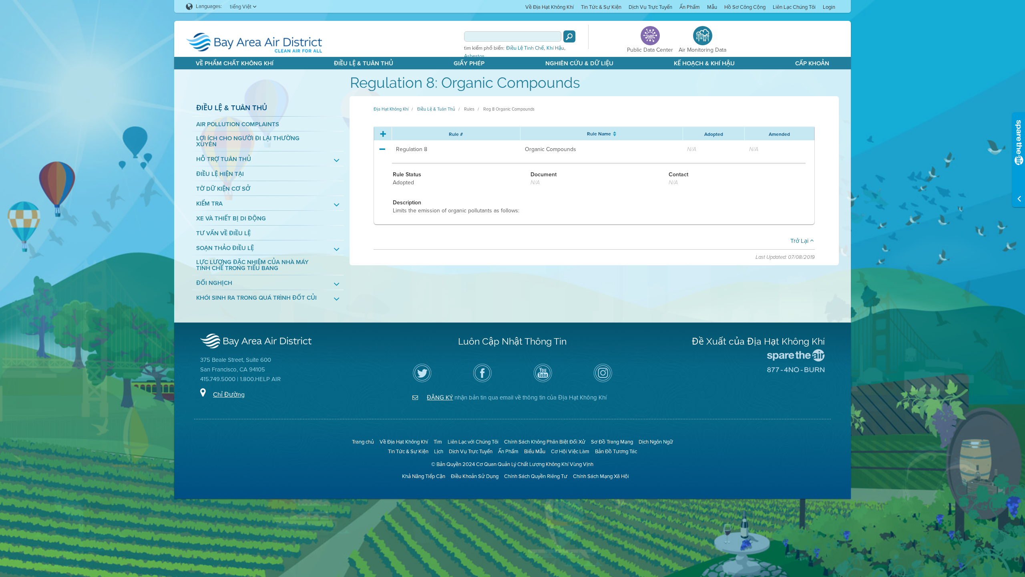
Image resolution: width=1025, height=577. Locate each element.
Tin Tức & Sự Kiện (601, 7)
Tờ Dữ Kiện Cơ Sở (223, 189)
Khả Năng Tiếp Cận (423, 476)
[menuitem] (549, 6)
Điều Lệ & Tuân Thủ (363, 63)
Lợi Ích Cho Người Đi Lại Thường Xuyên (247, 141)
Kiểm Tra (209, 204)
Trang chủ (363, 442)
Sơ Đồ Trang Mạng (612, 442)
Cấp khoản (812, 63)
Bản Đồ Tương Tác (616, 451)
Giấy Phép (469, 63)
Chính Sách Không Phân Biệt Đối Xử (544, 442)
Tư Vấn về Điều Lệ (223, 233)
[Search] (569, 36)
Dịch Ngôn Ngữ (656, 442)
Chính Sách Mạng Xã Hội (601, 476)
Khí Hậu (555, 48)
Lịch (438, 451)
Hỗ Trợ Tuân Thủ (223, 159)
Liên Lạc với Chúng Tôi (473, 442)
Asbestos (474, 56)
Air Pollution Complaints (237, 124)
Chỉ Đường (229, 394)
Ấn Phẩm (689, 7)
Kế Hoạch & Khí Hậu (704, 63)
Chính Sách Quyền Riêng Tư (535, 476)
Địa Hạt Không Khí (391, 109)
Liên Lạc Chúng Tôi (794, 7)
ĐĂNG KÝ (440, 397)
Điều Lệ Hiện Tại (220, 174)
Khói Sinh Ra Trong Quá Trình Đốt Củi (256, 298)
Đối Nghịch (214, 283)
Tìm (438, 442)
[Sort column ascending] (613, 134)
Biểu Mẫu (534, 451)
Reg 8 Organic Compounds (509, 109)
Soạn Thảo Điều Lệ (225, 248)
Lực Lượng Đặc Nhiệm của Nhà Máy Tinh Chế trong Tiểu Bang (252, 265)
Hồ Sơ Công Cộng (745, 7)
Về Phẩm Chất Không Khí (234, 63)
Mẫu (712, 7)
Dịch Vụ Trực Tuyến (650, 7)
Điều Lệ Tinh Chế (525, 48)
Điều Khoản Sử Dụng (474, 476)
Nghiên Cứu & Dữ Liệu (579, 63)
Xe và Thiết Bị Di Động (231, 219)
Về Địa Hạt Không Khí (549, 7)
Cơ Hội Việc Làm (570, 451)
